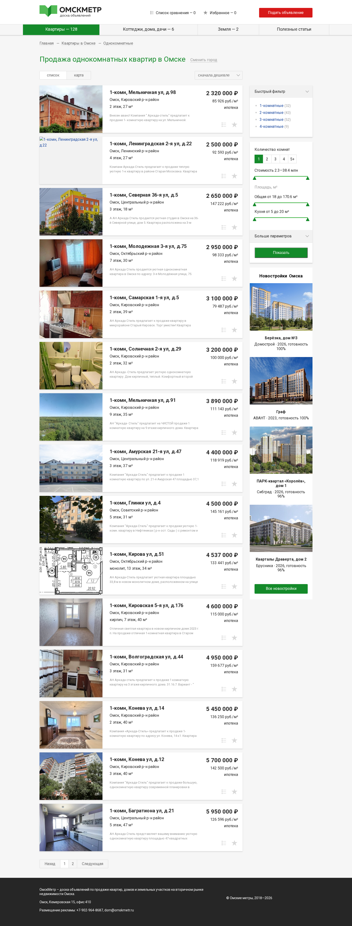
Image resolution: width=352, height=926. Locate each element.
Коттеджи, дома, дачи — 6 (148, 29)
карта (79, 75)
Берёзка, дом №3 (281, 338)
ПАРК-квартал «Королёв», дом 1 (281, 483)
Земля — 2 (228, 29)
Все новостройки (281, 588)
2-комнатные (275, 112)
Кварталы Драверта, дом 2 (281, 559)
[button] (219, 75)
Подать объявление (286, 12)
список (53, 75)
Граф (281, 412)
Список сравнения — (176, 13)
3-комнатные (275, 119)
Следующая (92, 864)
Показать (281, 253)
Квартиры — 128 (61, 29)
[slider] (254, 178)
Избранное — (223, 13)
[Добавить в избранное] (234, 124)
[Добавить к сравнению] (224, 124)
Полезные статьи (294, 29)
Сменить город (203, 60)
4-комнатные (274, 126)
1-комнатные (275, 105)
